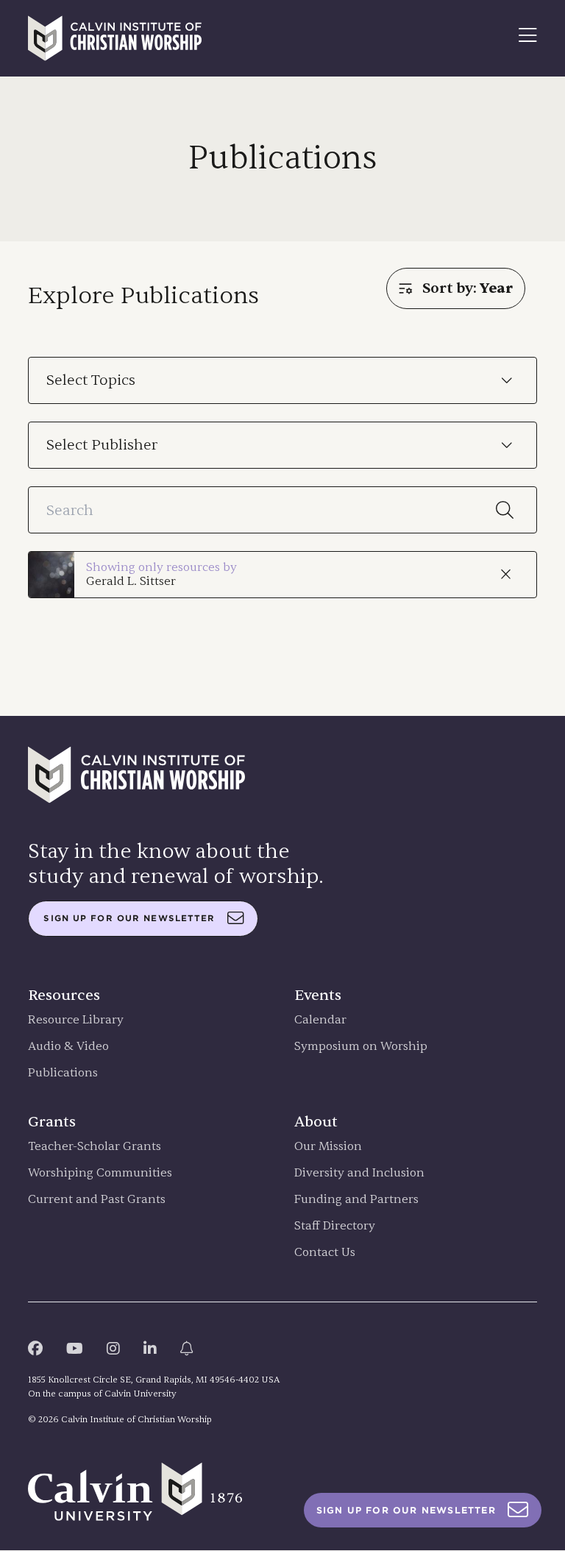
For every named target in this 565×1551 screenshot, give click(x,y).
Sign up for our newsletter (129, 918)
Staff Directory (334, 1226)
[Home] (115, 38)
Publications (63, 1073)
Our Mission (328, 1147)
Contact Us (324, 1253)
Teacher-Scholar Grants (94, 1147)
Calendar (320, 1020)
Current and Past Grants (97, 1200)
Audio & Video (68, 1047)
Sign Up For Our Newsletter (406, 1510)
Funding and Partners (356, 1200)
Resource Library (76, 1020)
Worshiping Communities (100, 1173)
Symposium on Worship (360, 1047)
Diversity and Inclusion (359, 1173)
